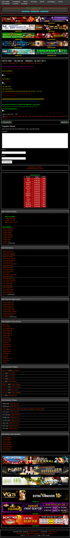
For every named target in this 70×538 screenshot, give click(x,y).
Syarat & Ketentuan (41, 533)
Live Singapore (16, 1)
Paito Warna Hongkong (9, 258)
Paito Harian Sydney (8, 271)
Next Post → (64, 122)
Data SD (42, 1)
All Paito (5, 294)
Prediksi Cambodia (8, 236)
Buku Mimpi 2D (7, 444)
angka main (8, 116)
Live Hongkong (51, 1)
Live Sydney (34, 1)
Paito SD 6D (6, 273)
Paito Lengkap (5, 1)
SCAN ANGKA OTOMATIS (35, 167)
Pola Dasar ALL (7, 344)
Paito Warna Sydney (8, 269)
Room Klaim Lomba (12, 222)
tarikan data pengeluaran (38, 116)
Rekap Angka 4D (7, 333)
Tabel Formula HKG (8, 256)
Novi (3, 395)
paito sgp (14, 116)
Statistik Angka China (8, 308)
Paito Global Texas (8, 291)
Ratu (3, 381)
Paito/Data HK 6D (7, 262)
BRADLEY (4, 384)
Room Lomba (12, 8)
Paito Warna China (8, 283)
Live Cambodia (6, 3)
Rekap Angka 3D (7, 332)
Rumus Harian (6, 326)
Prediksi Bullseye (12, 381)
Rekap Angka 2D (7, 330)
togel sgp (62, 116)
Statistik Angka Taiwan (9, 309)
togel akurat (48, 116)
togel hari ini (55, 116)
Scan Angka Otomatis (9, 328)
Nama (4, 149)
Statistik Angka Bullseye (9, 313)
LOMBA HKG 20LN (10, 220)
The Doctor (5, 387)
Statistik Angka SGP (8, 302)
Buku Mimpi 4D (7, 450)
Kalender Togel (7, 341)
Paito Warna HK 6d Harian (10, 263)
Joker (3, 373)
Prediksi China (7, 239)
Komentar (5, 131)
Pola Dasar (6, 342)
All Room (5, 243)
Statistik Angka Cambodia (10, 311)
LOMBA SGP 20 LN (14, 406)
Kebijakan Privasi (30, 533)
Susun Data (6, 360)
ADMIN (5, 63)
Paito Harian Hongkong (9, 260)
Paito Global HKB (7, 287)
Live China (15, 3)
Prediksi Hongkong (8, 230)
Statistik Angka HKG (8, 304)
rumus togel (28, 116)
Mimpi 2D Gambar (8, 446)
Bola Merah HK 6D (8, 265)
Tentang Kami (20, 533)
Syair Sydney (15, 370)
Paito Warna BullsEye (9, 278)
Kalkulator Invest (7, 358)
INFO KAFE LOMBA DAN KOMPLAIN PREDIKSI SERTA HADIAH (27, 409)
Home (5, 8)
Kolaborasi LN (6, 353)
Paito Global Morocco (8, 292)
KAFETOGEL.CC (52, 531)
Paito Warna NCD (7, 285)
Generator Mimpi (7, 442)
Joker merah (5, 370)
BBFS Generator (7, 346)
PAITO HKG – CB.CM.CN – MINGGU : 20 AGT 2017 (24, 61)
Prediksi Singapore (8, 229)
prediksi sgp (21, 116)
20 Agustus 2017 (14, 63)
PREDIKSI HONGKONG (27, 63)
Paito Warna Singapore (9, 253)
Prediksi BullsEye (7, 234)
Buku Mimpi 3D (7, 448)
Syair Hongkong (7, 439)
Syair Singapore (7, 437)
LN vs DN (5, 355)
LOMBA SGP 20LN (10, 218)
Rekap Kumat (6, 337)
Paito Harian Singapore (9, 254)
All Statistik (6, 317)
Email (4, 155)
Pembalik (5, 357)
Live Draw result (61, 8)
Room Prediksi (21, 8)
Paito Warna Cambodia (9, 280)
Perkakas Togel (35, 9)
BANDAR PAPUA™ (34, 531)
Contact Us (50, 533)
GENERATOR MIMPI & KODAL (35, 168)
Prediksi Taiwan (7, 237)
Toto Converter (7, 339)
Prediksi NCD (6, 241)
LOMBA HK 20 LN (14, 403)
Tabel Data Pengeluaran (48, 8)
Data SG (25, 1)
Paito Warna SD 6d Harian (10, 274)
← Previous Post (6, 122)
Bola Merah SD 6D (8, 276)
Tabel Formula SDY (8, 267)
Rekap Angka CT (7, 335)
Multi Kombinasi (7, 351)
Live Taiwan (24, 3)
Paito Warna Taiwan (8, 282)
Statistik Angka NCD (8, 315)
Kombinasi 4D (6, 349)
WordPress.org (30, 535)
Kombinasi (6, 348)
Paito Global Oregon (8, 289)
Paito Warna (6, 325)
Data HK (60, 1)
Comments (39, 63)
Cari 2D (5, 362)
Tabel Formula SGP (8, 251)
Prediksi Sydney (7, 232)
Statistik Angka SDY (8, 306)
